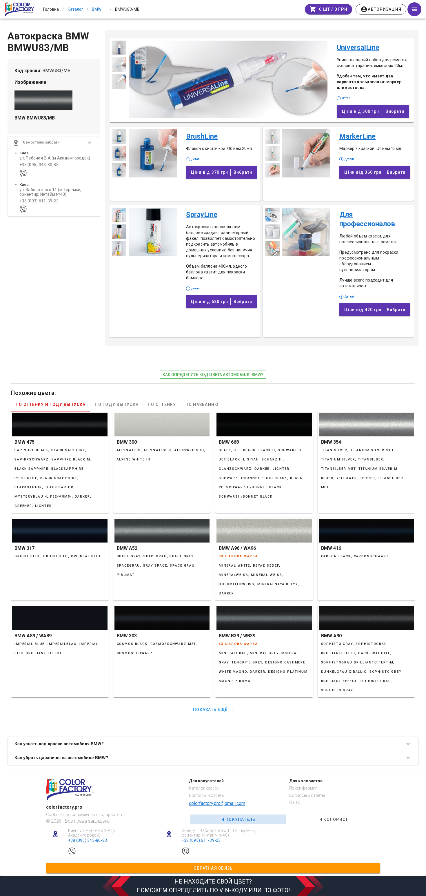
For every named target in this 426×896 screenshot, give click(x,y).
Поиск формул (303, 788)
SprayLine (201, 215)
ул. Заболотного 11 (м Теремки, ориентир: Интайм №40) (50, 192)
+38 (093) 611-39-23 (39, 201)
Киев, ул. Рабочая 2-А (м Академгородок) (92, 833)
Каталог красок (204, 788)
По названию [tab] (202, 404)
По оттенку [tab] (162, 404)
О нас (294, 802)
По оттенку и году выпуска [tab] (50, 404)
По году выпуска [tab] (117, 404)
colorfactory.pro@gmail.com (217, 803)
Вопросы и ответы (207, 795)
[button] (54, 142)
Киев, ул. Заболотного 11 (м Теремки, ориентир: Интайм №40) (219, 833)
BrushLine (202, 136)
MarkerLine (357, 136)
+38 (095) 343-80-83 (39, 165)
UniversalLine (358, 47)
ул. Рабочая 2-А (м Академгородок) (54, 158)
